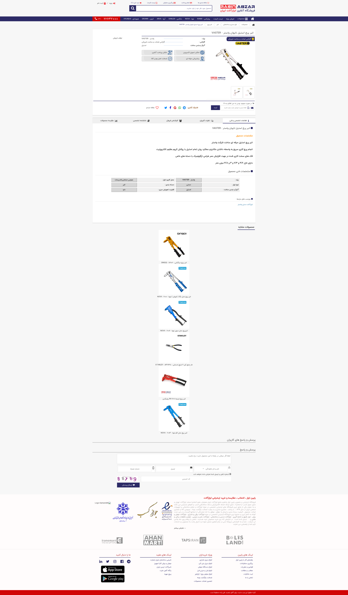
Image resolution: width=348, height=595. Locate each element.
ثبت (215, 107)
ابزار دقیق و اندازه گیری (242, 517)
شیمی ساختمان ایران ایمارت (160, 560)
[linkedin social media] (100, 561)
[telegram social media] (128, 561)
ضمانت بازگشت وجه (204, 577)
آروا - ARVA (161, 19)
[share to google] (175, 107)
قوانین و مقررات (247, 567)
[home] (253, 19)
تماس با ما (249, 577)
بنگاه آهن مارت (165, 570)
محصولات (241, 19)
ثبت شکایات (248, 574)
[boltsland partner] (235, 540)
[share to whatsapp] (180, 107)
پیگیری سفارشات (246, 563)
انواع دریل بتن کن (205, 563)
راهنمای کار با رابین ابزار (244, 560)
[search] (132, 8)
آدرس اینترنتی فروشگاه (320, 260)
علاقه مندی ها (202, 3)
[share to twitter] (166, 107)
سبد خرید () (135, 3)
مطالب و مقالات (247, 570)
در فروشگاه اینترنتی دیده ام (324, 257)
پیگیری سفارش (168, 3)
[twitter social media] (107, 561)
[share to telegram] (184, 107)
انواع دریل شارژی (206, 560)
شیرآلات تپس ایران (164, 567)
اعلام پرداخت (185, 3)
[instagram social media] (114, 561)
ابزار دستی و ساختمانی (230, 25)
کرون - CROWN (148, 19)
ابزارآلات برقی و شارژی (196, 514)
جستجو (174, 8)
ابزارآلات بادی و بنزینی (200, 517)
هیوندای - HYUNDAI (131, 19)
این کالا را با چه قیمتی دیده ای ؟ (335, 252)
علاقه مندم (150, 107)
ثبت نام (100, 3)
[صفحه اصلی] (253, 25)
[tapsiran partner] (194, 540)
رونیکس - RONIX (203, 19)
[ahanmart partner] (153, 540)
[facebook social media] (121, 561)
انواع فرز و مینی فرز (204, 570)
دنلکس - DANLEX (175, 19)
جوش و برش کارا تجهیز (162, 563)
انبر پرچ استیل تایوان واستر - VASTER (191, 25)
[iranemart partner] (112, 540)
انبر (218, 25)
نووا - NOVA (189, 19)
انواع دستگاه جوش (205, 567)
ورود (110, 3)
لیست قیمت (151, 3)
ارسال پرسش (127, 485)
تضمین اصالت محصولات (203, 581)
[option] (112, 540)
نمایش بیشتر (179, 528)
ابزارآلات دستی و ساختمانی (221, 517)
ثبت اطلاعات (285, 181)
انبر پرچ (209, 25)
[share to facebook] (170, 107)
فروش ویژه (230, 19)
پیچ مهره (167, 574)
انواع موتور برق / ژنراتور (203, 574)
